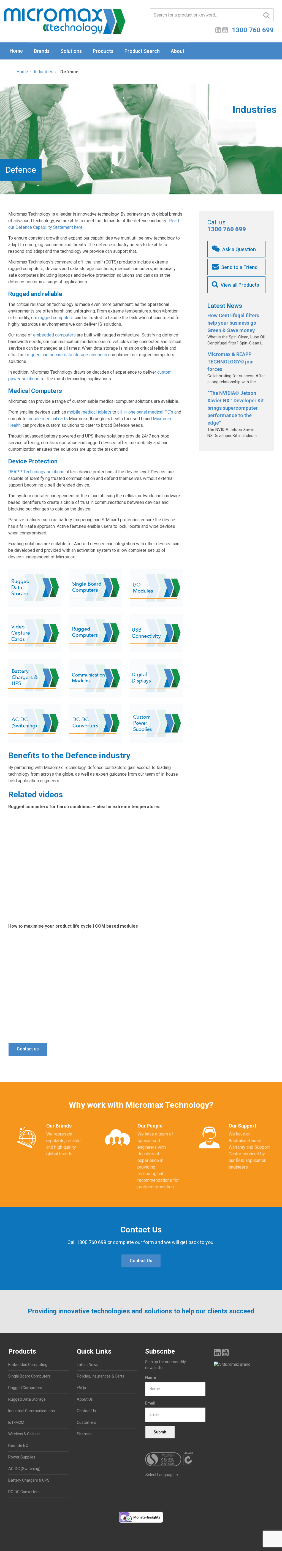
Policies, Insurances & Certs (100, 1376)
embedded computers (54, 335)
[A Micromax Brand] (244, 1364)
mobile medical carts (48, 418)
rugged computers (56, 317)
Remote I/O (18, 1445)
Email (150, 1403)
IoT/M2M (16, 1422)
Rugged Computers (25, 1388)
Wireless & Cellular (24, 1434)
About (178, 51)
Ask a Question (238, 249)
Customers (86, 1422)
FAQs (81, 1388)
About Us (85, 1399)
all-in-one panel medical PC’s (145, 412)
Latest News (87, 1364)
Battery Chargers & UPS (29, 1480)
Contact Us (141, 1260)
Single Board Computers (29, 1376)
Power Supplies (21, 1457)
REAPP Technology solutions (36, 471)
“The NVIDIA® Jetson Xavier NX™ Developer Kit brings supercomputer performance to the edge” (235, 408)
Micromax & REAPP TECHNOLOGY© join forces (230, 361)
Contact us (28, 1049)
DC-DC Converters (24, 1492)
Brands (42, 51)
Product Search (142, 51)
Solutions (71, 51)
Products (103, 51)
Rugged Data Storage (27, 1399)
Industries (43, 71)
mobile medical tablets (89, 412)
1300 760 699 (226, 229)
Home (16, 51)
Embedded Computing (27, 1364)
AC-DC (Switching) (24, 1468)
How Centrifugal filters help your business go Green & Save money (233, 323)
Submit (160, 1432)
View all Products (239, 285)
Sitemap (84, 1434)
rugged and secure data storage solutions (67, 354)
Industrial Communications (31, 1411)
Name (150, 1377)
